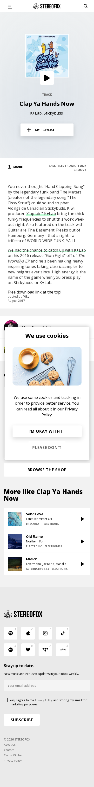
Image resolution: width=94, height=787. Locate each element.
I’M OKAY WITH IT (47, 431)
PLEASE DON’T (47, 447)
